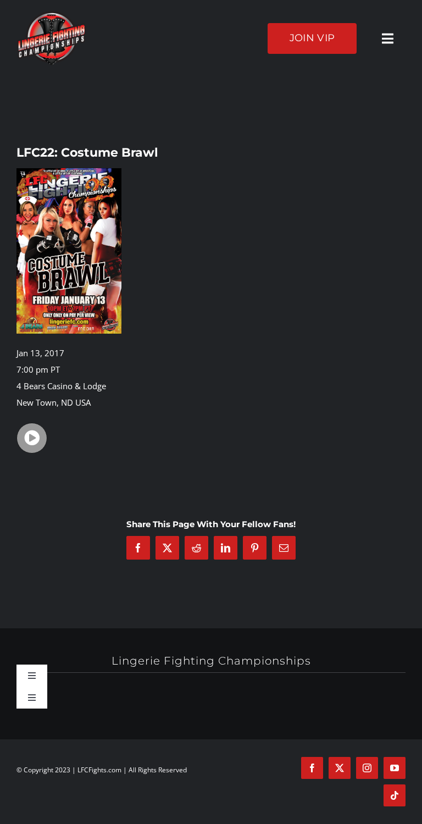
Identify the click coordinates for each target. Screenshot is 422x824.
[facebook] (312, 768)
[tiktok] (395, 795)
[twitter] (340, 768)
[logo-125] (51, 14)
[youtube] (395, 768)
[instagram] (367, 768)
